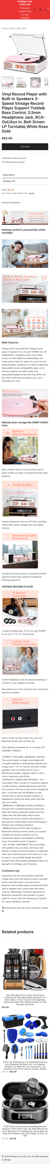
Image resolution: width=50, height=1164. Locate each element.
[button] (44, 38)
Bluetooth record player (15, 162)
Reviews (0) (9, 181)
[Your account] (40, 9)
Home (4, 28)
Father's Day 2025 (17, 28)
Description (9, 175)
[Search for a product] (34, 9)
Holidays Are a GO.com (24, 3)
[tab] (25, 175)
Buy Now (25, 147)
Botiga (8, 1159)
